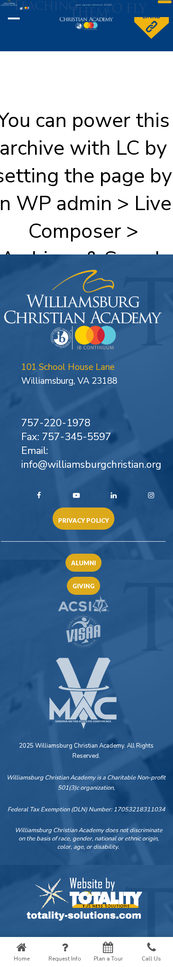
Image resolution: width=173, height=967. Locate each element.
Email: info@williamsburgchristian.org (91, 457)
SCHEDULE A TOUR (165, 1)
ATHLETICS (108, 5)
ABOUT (78, 5)
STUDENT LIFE (97, 5)
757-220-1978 (55, 423)
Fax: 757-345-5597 (66, 437)
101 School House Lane (67, 367)
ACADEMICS (86, 5)
